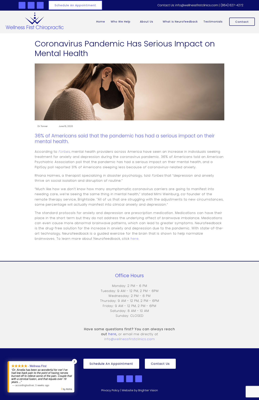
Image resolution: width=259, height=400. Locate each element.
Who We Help (120, 21)
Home (100, 21)
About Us (146, 21)
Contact (242, 22)
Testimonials (213, 21)
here (112, 334)
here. (135, 238)
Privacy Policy (110, 390)
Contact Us (160, 364)
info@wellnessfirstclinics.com (129, 339)
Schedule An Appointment (75, 5)
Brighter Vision (148, 390)
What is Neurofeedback (180, 21)
